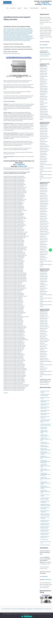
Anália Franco (45, 276)
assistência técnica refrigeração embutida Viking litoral (45, 470)
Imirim (43, 139)
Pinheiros (44, 353)
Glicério (43, 94)
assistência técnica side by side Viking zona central (45, 524)
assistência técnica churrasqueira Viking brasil (16, 31)
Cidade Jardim (45, 203)
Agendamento (30, 608)
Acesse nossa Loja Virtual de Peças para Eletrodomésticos (45, 54)
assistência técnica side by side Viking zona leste (45, 527)
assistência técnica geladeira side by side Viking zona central (45, 420)
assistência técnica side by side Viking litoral (45, 511)
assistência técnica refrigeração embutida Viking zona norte (45, 487)
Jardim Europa (45, 226)
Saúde (43, 256)
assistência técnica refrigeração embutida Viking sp (45, 478)
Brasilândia (44, 126)
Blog (44, 608)
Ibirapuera (44, 206)
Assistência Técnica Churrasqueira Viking (17, 26)
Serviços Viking (14, 608)
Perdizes (44, 346)
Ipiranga (44, 213)
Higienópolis (45, 91)
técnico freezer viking (44, 539)
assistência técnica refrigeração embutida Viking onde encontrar (45, 474)
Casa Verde (44, 133)
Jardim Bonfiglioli (45, 339)
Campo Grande (45, 199)
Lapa (43, 343)
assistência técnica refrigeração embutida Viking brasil (45, 457)
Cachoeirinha (45, 130)
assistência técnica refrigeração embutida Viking (45, 449)
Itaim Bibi (44, 216)
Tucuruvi (44, 163)
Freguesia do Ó (45, 136)
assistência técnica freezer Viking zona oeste (45, 414)
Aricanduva (44, 279)
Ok (22, 616)
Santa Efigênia (45, 114)
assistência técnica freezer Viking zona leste (45, 408)
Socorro (44, 259)
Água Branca (44, 313)
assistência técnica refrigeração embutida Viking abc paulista (45, 453)
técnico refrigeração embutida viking (45, 542)
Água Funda (44, 190)
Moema (43, 242)
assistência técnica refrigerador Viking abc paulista (44, 431)
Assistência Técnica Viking (9, 28)
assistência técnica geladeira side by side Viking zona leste (45, 425)
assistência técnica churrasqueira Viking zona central (14, 37)
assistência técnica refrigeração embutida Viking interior (45, 465)
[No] (51, 615)
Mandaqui (44, 153)
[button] (21, 8)
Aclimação (44, 68)
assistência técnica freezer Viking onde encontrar (45, 395)
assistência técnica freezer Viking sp (45, 398)
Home (3, 608)
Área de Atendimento (22, 608)
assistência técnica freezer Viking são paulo (45, 401)
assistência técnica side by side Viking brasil (45, 502)
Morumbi (44, 246)
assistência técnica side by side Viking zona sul (45, 537)
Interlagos (44, 209)
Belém (43, 283)
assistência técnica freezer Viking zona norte (45, 411)
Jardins (43, 236)
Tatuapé (44, 293)
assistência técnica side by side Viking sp (45, 518)
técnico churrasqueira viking (24, 40)
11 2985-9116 (45, 3)
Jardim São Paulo (45, 146)
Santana (44, 156)
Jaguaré (44, 333)
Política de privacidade (37, 608)
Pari (43, 104)
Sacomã (44, 249)
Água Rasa (44, 273)
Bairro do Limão (45, 316)
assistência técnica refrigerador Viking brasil (44, 435)
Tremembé (44, 159)
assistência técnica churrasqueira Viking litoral (18, 33)
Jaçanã (43, 143)
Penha (43, 289)
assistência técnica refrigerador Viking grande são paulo (45, 439)
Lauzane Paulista (45, 149)
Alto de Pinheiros (45, 326)
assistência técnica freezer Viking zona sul (45, 417)
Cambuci (44, 81)
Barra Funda (44, 320)
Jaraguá (44, 336)
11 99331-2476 (46, 4)
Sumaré (43, 369)
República (44, 107)
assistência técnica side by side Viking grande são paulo (45, 505)
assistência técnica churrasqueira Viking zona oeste (16, 39)
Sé (50, 116)
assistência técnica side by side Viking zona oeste (45, 534)
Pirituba (43, 356)
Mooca (43, 286)
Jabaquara (44, 219)
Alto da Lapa (45, 323)
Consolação (44, 88)
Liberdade (44, 98)
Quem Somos (7, 608)
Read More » (6, 392)
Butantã (43, 330)
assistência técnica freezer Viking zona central (45, 404)
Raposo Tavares (45, 359)
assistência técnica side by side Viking (45, 495)
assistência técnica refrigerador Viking (43, 428)
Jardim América (45, 223)
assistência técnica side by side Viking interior (45, 508)
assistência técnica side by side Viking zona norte (45, 530)
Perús (43, 349)
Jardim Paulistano (45, 233)
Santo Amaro (45, 252)
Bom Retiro (44, 74)
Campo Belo (44, 196)
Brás (43, 78)
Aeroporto (44, 186)
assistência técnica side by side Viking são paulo (45, 521)
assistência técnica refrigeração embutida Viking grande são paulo (45, 461)
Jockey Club (44, 239)
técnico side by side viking (44, 544)
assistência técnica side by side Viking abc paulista (45, 498)
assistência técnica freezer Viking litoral (45, 392)
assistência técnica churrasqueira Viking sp (24, 35)
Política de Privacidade (28, 616)
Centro (43, 84)
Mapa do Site (48, 608)
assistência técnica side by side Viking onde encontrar (45, 514)
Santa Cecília (45, 111)
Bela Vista (44, 71)
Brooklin (44, 193)
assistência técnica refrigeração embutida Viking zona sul (45, 491)
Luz (43, 101)
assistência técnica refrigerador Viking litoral (44, 446)
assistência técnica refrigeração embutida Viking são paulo (45, 482)
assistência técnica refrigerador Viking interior (44, 443)
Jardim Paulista (45, 229)
